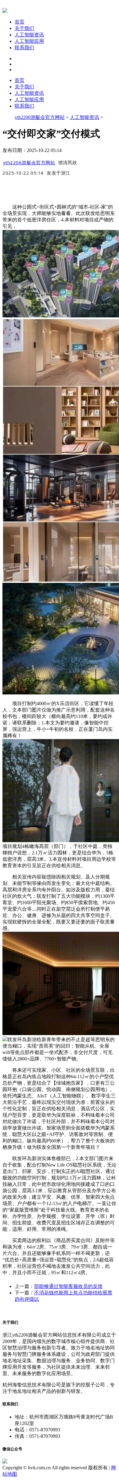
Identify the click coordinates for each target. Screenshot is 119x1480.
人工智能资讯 (29, 34)
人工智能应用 (29, 41)
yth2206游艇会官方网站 (40, 117)
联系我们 (24, 47)
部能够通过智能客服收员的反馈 (68, 1286)
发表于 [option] (58, 173)
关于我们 (24, 28)
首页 (19, 21)
